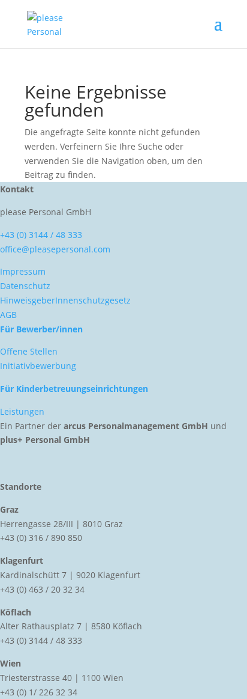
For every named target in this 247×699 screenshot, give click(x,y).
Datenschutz (25, 286)
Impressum (23, 271)
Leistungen (22, 411)
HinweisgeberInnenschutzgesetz (65, 300)
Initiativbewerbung (38, 365)
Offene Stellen (29, 351)
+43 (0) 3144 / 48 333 (41, 234)
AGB (8, 314)
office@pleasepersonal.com (55, 249)
